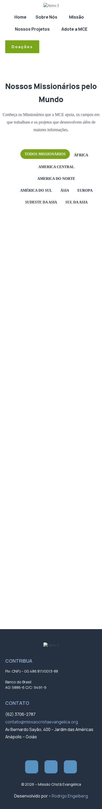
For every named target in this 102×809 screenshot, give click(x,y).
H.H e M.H (27, 357)
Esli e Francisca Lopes (36, 339)
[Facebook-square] (31, 766)
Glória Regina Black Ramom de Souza (47, 348)
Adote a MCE (74, 29)
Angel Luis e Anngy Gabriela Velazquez (48, 273)
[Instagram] (51, 766)
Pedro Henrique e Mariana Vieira (43, 527)
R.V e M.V (27, 537)
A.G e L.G (27, 207)
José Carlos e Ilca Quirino (38, 405)
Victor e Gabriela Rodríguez (40, 584)
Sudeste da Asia (41, 202)
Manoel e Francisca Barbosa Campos (47, 480)
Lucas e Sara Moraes (35, 471)
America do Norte (56, 179)
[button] (48, 17)
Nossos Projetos (32, 29)
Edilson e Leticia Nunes (37, 320)
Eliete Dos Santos (33, 329)
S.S (23, 546)
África (81, 155)
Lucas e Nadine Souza (36, 461)
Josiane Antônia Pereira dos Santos (46, 423)
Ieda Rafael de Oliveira (37, 376)
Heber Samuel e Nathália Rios (41, 367)
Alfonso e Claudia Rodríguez (41, 235)
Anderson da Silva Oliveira (39, 263)
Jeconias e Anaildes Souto (39, 395)
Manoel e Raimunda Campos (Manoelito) (50, 489)
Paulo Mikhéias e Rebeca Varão (43, 518)
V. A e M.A (27, 574)
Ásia (64, 190)
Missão (76, 17)
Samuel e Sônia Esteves (37, 555)
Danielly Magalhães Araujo (40, 310)
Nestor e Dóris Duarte (36, 499)
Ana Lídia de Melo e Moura (39, 244)
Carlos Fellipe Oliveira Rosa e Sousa (46, 301)
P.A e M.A (27, 508)
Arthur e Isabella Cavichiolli (40, 291)
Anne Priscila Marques (36, 282)
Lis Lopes (27, 452)
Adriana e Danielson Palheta (41, 226)
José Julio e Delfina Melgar (39, 414)
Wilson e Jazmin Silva (36, 593)
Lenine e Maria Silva (35, 442)
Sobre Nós (46, 17)
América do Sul (36, 190)
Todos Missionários (45, 154)
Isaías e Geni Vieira (34, 386)
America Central (56, 167)
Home (20, 17)
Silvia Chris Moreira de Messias (43, 565)
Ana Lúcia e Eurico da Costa (40, 254)
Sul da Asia (76, 202)
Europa (85, 190)
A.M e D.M (27, 216)
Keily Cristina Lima (34, 433)
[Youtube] (70, 766)
